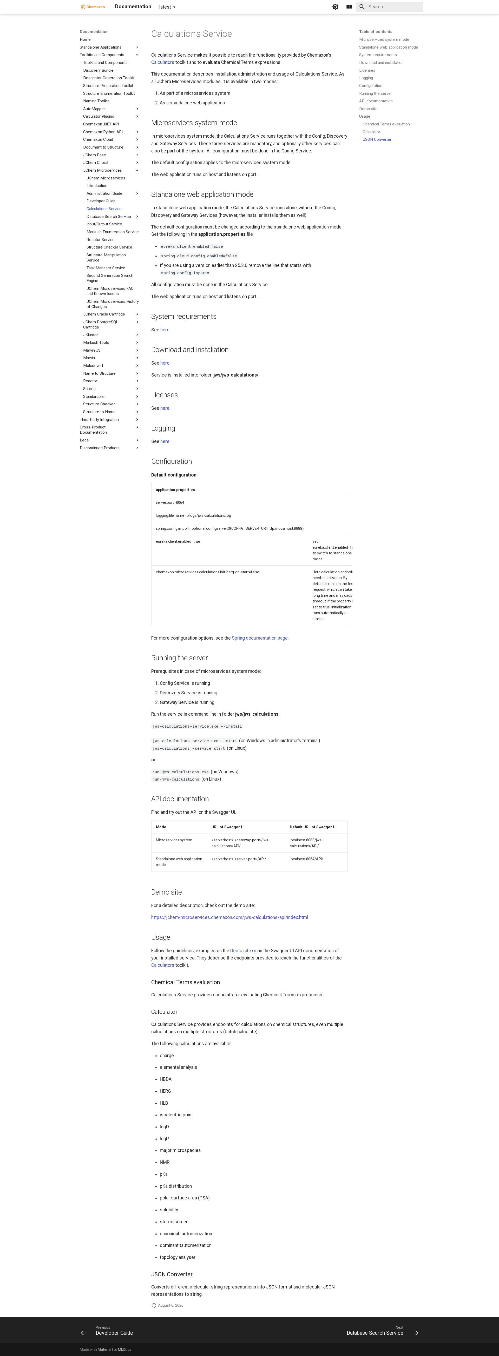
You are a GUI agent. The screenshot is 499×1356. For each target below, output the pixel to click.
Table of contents (375, 31)
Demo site (240, 950)
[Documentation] (92, 6)
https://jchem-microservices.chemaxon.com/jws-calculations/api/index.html (229, 917)
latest (165, 7)
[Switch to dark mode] (335, 6)
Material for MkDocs (115, 1349)
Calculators (162, 62)
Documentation (94, 31)
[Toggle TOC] (349, 6)
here (164, 329)
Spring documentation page (260, 638)
